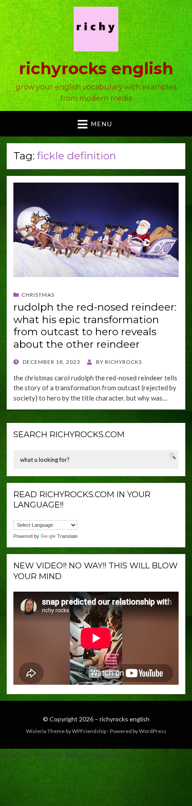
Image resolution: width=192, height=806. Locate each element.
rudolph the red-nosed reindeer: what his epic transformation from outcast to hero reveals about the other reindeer (94, 325)
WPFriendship (89, 731)
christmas (37, 294)
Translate (67, 536)
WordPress (153, 731)
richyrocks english (96, 68)
